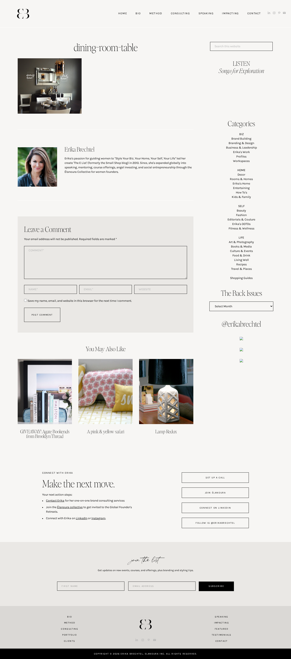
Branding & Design (241, 143)
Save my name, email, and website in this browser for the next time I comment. (79, 301)
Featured (221, 629)
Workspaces (241, 161)
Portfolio (69, 634)
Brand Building (241, 138)
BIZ (241, 134)
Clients (69, 641)
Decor (241, 174)
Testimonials (221, 634)
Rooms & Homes (241, 179)
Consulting (69, 629)
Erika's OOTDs (241, 224)
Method (69, 622)
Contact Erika (55, 500)
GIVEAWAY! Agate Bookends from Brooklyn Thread (44, 433)
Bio (69, 616)
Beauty (241, 210)
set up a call (215, 477)
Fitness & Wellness (241, 228)
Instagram (98, 518)
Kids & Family (241, 197)
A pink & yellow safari (105, 431)
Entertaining (241, 188)
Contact (221, 641)
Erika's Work (241, 152)
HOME (241, 170)
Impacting (221, 622)
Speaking (221, 616)
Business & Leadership (241, 147)
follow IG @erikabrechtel (215, 523)
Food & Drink (241, 255)
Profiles (241, 156)
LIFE (241, 237)
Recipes (241, 264)
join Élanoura (215, 492)
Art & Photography (241, 242)
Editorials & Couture (241, 219)
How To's (241, 192)
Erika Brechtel (23, 14)
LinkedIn (81, 518)
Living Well (241, 260)
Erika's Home (241, 183)
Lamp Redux (166, 431)
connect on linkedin (215, 507)
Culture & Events (241, 251)
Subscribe (216, 586)
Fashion (241, 215)
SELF (241, 206)
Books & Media (241, 246)
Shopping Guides (241, 278)
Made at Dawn (145, 618)
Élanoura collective (70, 507)
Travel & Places (241, 269)
